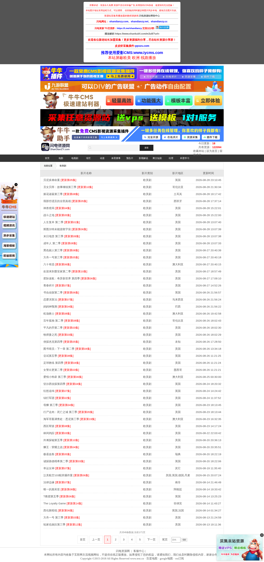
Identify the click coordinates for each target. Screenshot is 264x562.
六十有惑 (57, 264)
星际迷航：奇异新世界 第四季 (69, 278)
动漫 (102, 158)
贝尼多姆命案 (59, 180)
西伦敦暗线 (58, 510)
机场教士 (57, 313)
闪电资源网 (123, 551)
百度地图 (151, 558)
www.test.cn (137, 558)
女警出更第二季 (61, 369)
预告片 (129, 158)
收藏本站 (198, 151)
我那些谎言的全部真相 (65, 201)
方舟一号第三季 (61, 257)
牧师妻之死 (58, 334)
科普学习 (184, 158)
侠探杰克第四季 (61, 341)
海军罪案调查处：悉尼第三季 (69, 419)
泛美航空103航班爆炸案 (66, 475)
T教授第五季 (59, 496)
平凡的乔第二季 (61, 327)
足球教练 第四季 (61, 362)
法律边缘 (57, 482)
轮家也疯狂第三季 (62, 524)
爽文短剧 (157, 158)
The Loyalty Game (62, 503)
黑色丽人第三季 (61, 250)
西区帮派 (57, 426)
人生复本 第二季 (61, 222)
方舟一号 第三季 (61, 517)
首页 (47, 158)
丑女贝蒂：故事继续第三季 (68, 187)
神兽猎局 (57, 208)
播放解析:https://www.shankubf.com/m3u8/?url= (132, 33)
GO (184, 540)
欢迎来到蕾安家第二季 (65, 271)
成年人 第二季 (60, 243)
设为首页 (211, 151)
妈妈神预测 (58, 306)
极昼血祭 (57, 454)
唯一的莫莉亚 (59, 489)
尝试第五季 (58, 355)
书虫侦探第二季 (61, 292)
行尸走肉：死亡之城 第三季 (68, 412)
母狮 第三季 (58, 405)
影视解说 (143, 158)
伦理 (171, 158)
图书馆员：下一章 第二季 (67, 348)
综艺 (88, 158)
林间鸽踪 (57, 433)
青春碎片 (57, 285)
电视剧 (74, 158)
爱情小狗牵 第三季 (62, 376)
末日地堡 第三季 (61, 236)
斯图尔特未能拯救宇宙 (65, 229)
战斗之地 (57, 215)
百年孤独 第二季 (61, 320)
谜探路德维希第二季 (63, 461)
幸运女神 (57, 468)
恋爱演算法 (58, 299)
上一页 (96, 539)
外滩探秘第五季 (61, 440)
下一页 (151, 539)
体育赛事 (116, 158)
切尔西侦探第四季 (62, 383)
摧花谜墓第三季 (61, 194)
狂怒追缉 (57, 390)
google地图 (166, 558)
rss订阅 (179, 558)
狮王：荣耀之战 (61, 447)
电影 (61, 158)
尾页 (165, 539)
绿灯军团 (57, 398)
